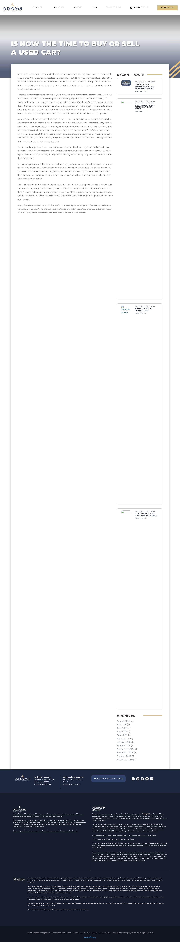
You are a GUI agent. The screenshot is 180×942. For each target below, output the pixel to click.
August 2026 (123, 721)
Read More (139, 91)
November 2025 (125, 752)
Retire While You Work (145, 81)
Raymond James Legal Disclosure (141, 933)
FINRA (144, 814)
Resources (58, 8)
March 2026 (123, 738)
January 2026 (123, 745)
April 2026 (122, 735)
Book (95, 8)
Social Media (114, 8)
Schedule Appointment (108, 778)
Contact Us (167, 8)
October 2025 (124, 756)
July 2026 (122, 724)
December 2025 (125, 749)
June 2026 (122, 728)
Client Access (140, 8)
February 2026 (124, 742)
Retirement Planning (144, 82)
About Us (37, 8)
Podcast (77, 8)
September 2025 (125, 759)
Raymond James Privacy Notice (115, 933)
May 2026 (122, 731)
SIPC (148, 814)
